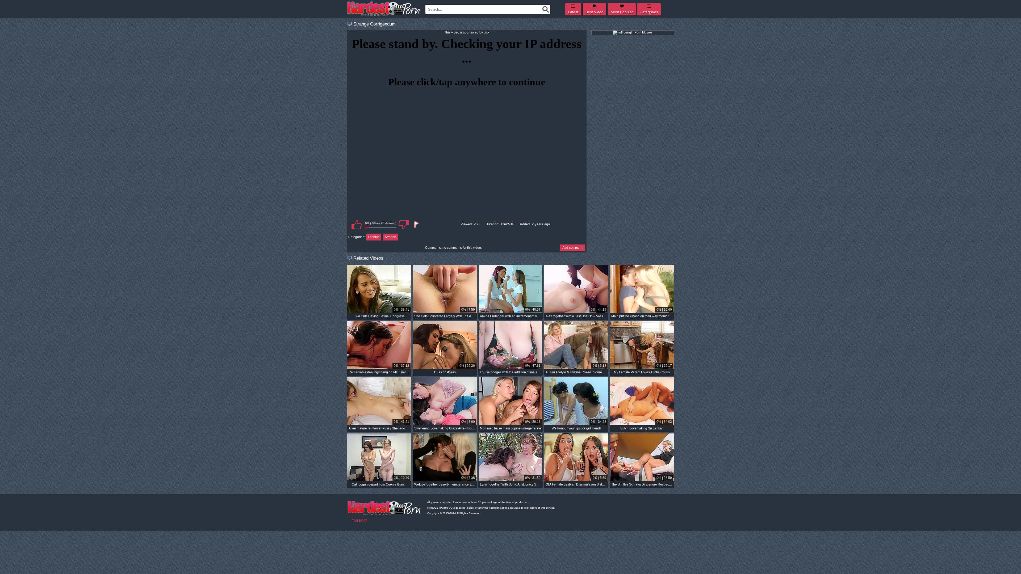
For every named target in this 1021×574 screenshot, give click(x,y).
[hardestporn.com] (384, 8)
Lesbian (374, 237)
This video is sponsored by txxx (466, 32)
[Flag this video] (416, 225)
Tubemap (359, 520)
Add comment (572, 248)
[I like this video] (357, 225)
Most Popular (622, 12)
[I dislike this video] (404, 225)
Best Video (594, 12)
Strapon (390, 237)
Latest (573, 12)
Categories (649, 12)
